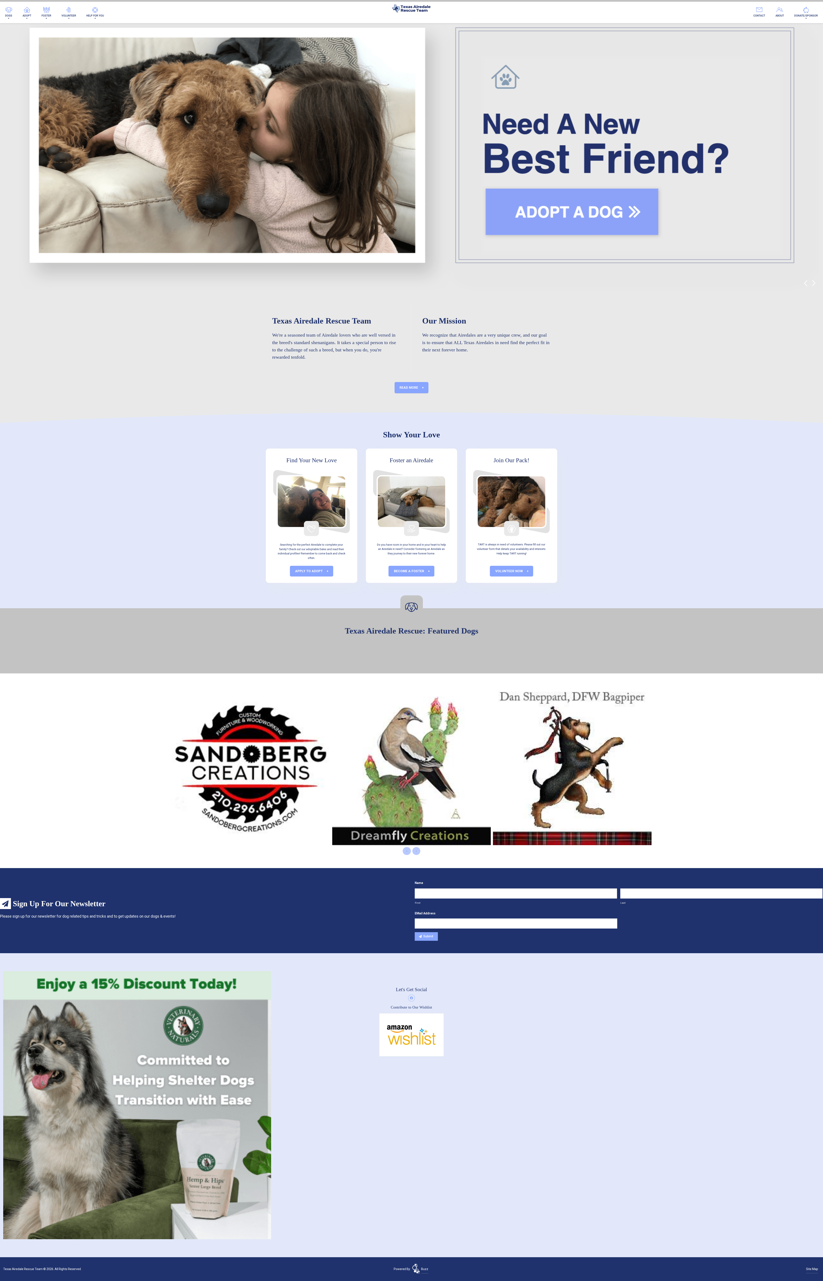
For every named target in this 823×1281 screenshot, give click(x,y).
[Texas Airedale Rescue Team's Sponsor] (137, 1105)
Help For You (95, 15)
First (417, 902)
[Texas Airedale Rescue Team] (411, 9)
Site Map (812, 1269)
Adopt (27, 15)
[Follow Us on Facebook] (411, 998)
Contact (759, 15)
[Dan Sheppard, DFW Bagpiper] (250, 765)
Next (814, 283)
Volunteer (69, 15)
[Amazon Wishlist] (411, 1034)
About (779, 15)
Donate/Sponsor (806, 15)
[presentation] (407, 851)
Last (623, 902)
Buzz (424, 1269)
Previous (805, 283)
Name (419, 883)
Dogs (8, 15)
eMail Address (425, 913)
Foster (46, 15)
